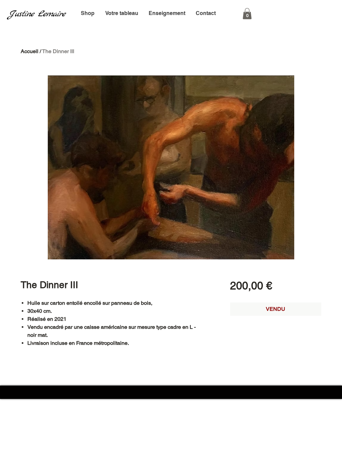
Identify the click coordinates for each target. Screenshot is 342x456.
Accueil (29, 51)
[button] (247, 13)
